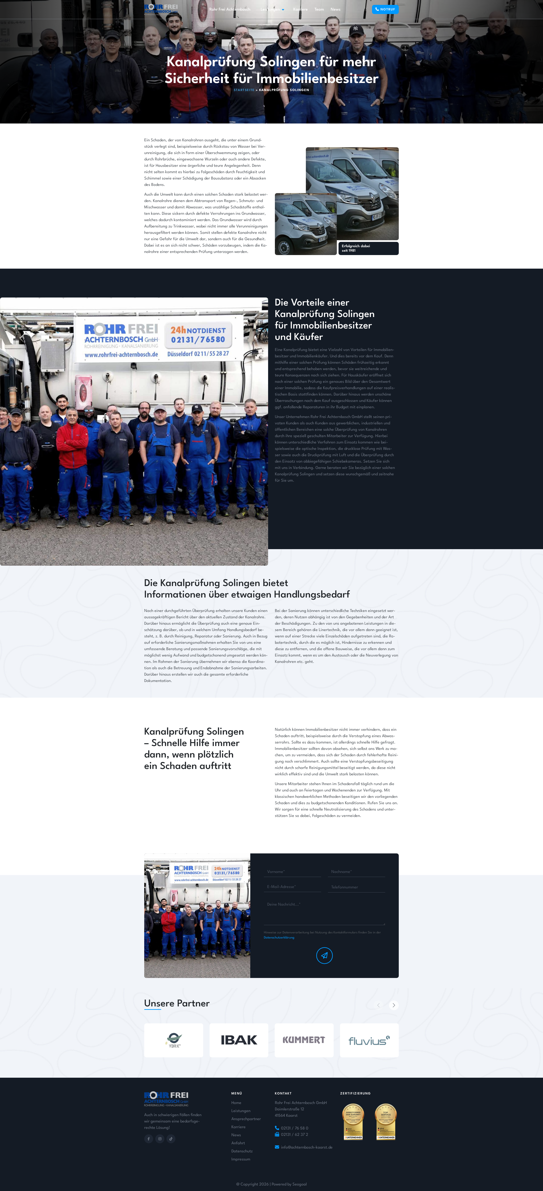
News (335, 9)
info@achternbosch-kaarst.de (307, 1147)
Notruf (387, 9)
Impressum (240, 1159)
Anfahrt (238, 1143)
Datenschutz (242, 1151)
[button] (378, 1005)
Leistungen (270, 9)
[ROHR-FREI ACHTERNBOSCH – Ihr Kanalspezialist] (161, 9)
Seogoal (299, 1184)
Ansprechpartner (246, 1119)
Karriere (300, 9)
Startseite (244, 90)
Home (236, 1103)
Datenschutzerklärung (279, 937)
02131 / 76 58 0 (294, 1128)
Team (319, 9)
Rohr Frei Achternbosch (230, 9)
